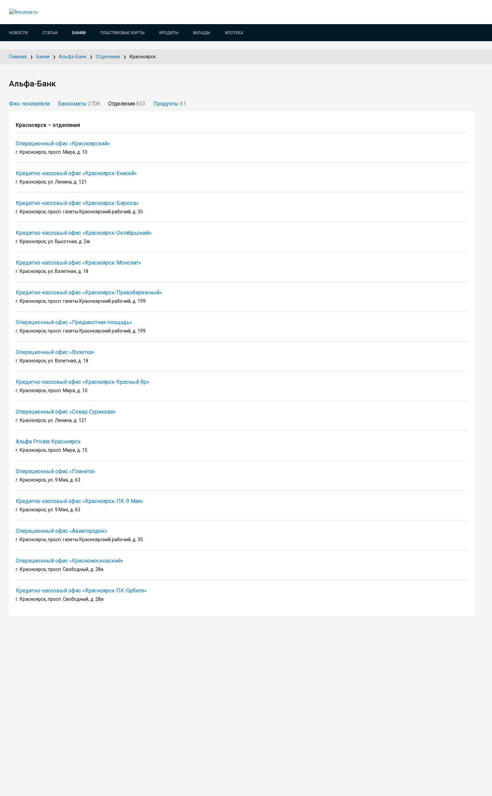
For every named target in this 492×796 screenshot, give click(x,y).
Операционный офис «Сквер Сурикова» (66, 412)
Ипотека (234, 32)
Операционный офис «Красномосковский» (70, 561)
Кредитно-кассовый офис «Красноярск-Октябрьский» (84, 233)
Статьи (50, 32)
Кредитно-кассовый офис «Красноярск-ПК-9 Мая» (79, 501)
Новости (18, 32)
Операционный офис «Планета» (55, 471)
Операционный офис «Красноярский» (63, 143)
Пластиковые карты (122, 32)
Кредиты (168, 32)
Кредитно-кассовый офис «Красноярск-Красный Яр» (82, 382)
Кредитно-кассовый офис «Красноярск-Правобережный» (89, 292)
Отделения (108, 56)
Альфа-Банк (72, 56)
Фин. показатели (29, 103)
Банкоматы (79, 103)
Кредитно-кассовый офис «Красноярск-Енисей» (76, 173)
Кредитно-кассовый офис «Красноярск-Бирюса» (77, 203)
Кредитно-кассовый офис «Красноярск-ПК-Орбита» (81, 590)
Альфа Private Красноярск (48, 441)
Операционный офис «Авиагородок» (61, 531)
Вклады (201, 32)
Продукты (169, 103)
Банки (79, 32)
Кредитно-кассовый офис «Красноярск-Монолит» (78, 263)
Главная (18, 56)
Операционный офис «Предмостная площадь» (74, 322)
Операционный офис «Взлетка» (55, 352)
